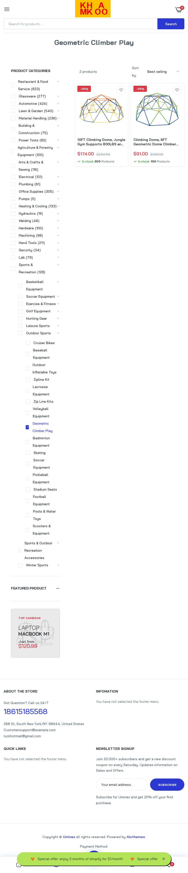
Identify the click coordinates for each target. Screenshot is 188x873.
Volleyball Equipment (41, 412)
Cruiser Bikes (44, 343)
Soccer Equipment (41, 464)
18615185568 (25, 711)
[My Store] (93, 9)
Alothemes (136, 837)
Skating (40, 453)
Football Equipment (41, 500)
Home (73, 48)
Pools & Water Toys (44, 515)
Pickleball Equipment (41, 478)
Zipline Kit (41, 379)
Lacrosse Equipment (41, 390)
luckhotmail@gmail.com (22, 736)
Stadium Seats (45, 489)
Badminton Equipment (41, 442)
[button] (35, 588)
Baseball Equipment (41, 354)
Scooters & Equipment (42, 530)
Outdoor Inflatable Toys (45, 368)
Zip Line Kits (43, 401)
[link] (121, 90)
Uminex (69, 837)
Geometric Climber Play (43, 427)
